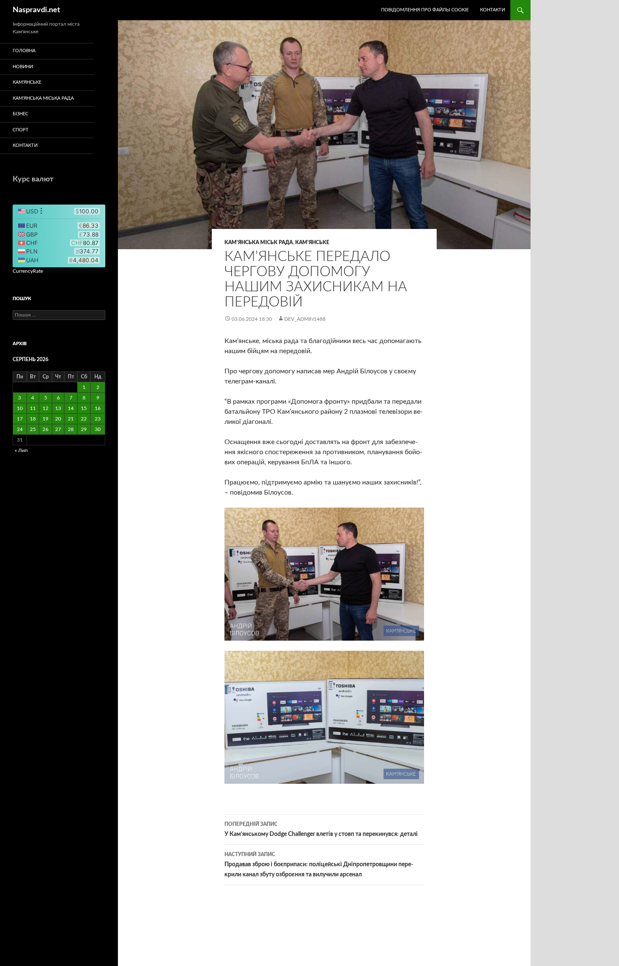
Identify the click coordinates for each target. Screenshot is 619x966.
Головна (24, 50)
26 (45, 429)
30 (98, 429)
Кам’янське (27, 82)
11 (33, 408)
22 (84, 418)
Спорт (21, 130)
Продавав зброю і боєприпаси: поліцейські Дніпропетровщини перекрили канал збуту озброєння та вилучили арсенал (318, 865)
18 (33, 418)
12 (45, 408)
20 (58, 418)
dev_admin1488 (305, 319)
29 (84, 429)
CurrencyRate (28, 271)
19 (45, 418)
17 (20, 418)
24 (20, 429)
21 (71, 418)
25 (33, 429)
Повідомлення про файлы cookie (425, 10)
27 (58, 429)
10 (20, 408)
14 (71, 408)
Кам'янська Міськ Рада (258, 242)
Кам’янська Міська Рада (43, 98)
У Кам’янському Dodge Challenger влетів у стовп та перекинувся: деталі (321, 829)
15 (84, 408)
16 (98, 408)
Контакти (492, 10)
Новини (23, 66)
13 (58, 408)
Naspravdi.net (36, 10)
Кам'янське (312, 242)
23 (98, 418)
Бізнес (20, 114)
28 (71, 429)
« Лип (21, 450)
